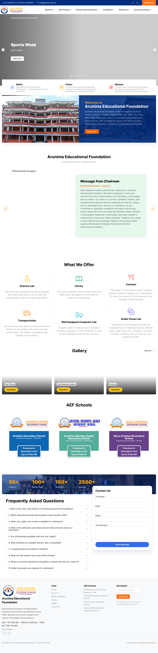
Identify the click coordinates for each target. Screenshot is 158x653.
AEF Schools (64, 10)
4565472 (30, 3)
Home (53, 590)
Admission (123, 10)
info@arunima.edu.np (47, 3)
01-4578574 (9, 3)
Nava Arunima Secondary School (94, 603)
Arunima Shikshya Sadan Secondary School (94, 609)
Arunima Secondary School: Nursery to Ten (95, 591)
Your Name (100, 497)
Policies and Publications (86, 10)
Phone (97, 516)
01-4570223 (20, 3)
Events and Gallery (142, 10)
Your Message (102, 525)
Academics (108, 10)
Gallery (54, 603)
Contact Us (55, 607)
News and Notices (58, 596)
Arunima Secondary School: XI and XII (96, 597)
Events (54, 600)
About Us (49, 10)
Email (98, 506)
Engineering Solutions (147, 643)
